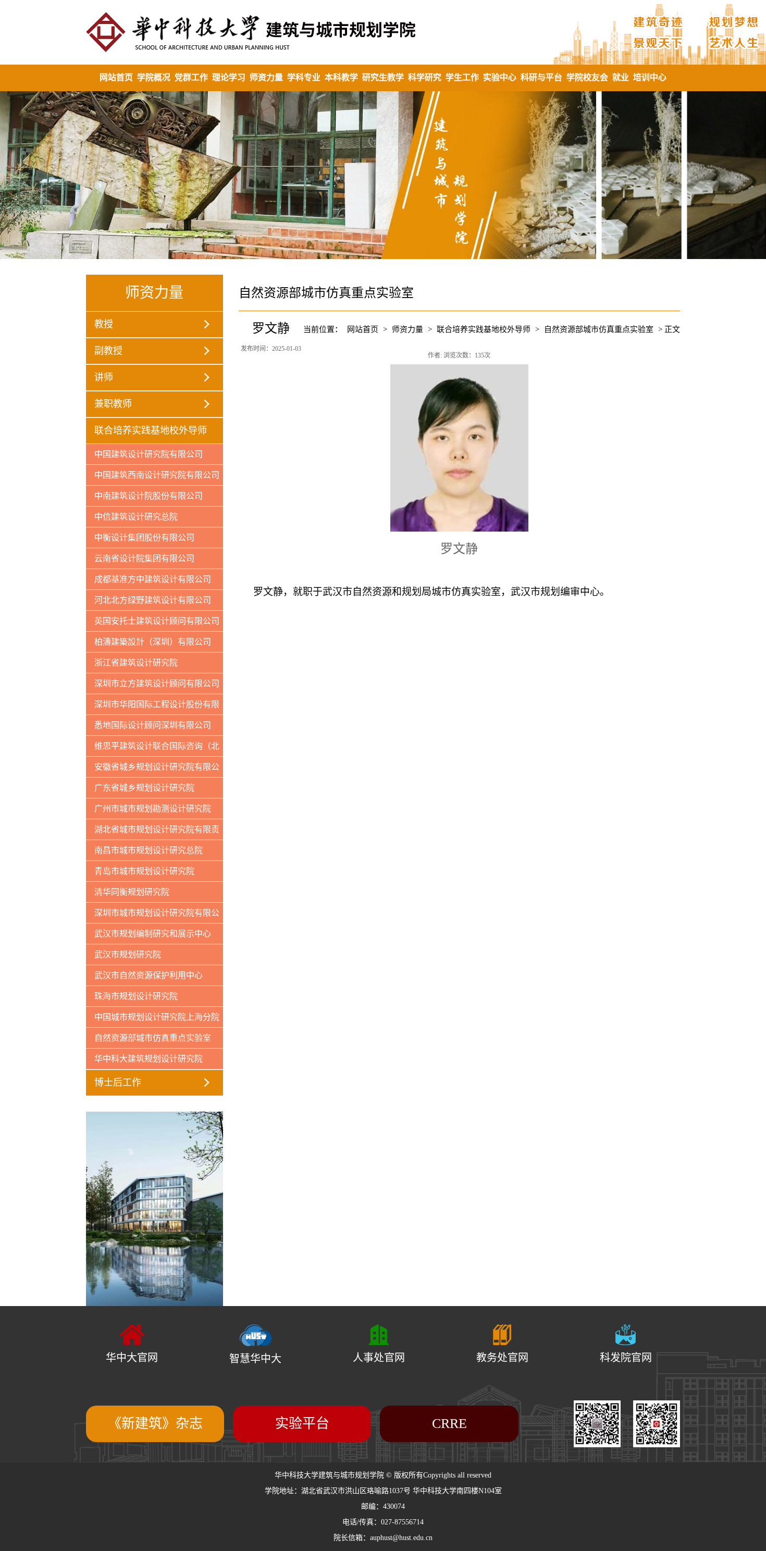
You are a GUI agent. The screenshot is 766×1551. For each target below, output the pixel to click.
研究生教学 (383, 77)
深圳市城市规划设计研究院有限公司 (152, 915)
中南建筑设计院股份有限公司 (148, 495)
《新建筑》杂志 (155, 1423)
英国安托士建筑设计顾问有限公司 (156, 621)
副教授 (108, 351)
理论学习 (228, 77)
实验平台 (302, 1423)
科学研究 (424, 77)
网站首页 (116, 77)
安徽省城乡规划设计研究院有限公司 (152, 769)
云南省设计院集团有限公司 (144, 558)
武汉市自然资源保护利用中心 (148, 975)
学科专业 (303, 77)
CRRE (449, 1423)
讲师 (103, 377)
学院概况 (153, 77)
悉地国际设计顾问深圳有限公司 (152, 725)
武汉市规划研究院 (127, 954)
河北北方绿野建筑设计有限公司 (152, 600)
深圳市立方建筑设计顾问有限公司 (156, 683)
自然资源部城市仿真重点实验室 (152, 1037)
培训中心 (649, 77)
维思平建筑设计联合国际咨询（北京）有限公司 (152, 749)
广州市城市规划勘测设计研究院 (152, 808)
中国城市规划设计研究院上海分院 (156, 1017)
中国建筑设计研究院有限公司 (148, 454)
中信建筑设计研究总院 (136, 516)
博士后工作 (117, 1082)
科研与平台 (541, 77)
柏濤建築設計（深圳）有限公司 (152, 641)
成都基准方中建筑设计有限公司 (152, 579)
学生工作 (462, 77)
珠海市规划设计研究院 (136, 996)
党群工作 (191, 77)
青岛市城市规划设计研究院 (144, 871)
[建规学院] (383, 32)
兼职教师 (113, 404)
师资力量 (266, 77)
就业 (620, 77)
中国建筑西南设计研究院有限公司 (156, 475)
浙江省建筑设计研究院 (136, 662)
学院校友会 (587, 77)
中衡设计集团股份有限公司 (144, 537)
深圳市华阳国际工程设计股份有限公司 (152, 707)
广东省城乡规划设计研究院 (144, 787)
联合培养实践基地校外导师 (150, 430)
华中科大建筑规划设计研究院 (148, 1058)
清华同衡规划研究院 (131, 892)
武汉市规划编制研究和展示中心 (152, 933)
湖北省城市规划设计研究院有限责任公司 (152, 832)
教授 (103, 324)
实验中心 (499, 77)
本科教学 (341, 77)
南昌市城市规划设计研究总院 (148, 850)
